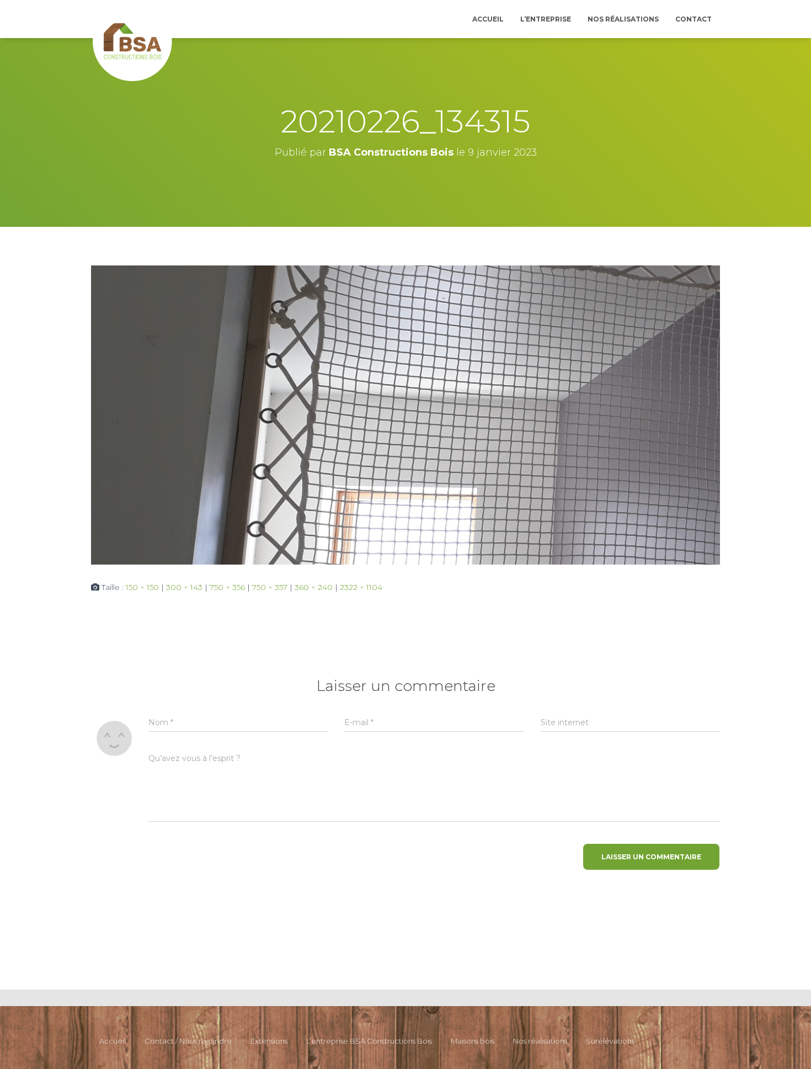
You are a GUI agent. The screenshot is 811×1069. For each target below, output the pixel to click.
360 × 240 (314, 587)
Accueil (488, 19)
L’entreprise (545, 19)
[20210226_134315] (405, 414)
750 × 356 (227, 587)
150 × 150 (142, 587)
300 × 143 (184, 587)
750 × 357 (269, 587)
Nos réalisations (623, 19)
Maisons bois (472, 1040)
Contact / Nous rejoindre (188, 1040)
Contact (693, 19)
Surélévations (610, 1040)
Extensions (268, 1040)
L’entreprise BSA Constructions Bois (369, 1040)
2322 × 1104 (361, 587)
